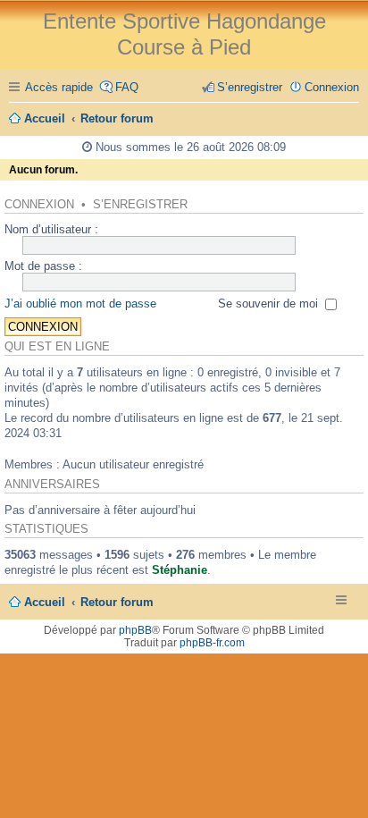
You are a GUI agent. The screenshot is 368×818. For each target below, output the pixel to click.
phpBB (135, 630)
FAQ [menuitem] (126, 87)
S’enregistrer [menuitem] (249, 87)
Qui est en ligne (57, 347)
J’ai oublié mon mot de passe (80, 303)
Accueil (44, 602)
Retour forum (117, 602)
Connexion (39, 204)
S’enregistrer (140, 204)
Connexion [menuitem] (332, 87)
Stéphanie (179, 570)
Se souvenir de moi (270, 303)
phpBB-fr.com (212, 643)
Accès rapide (59, 87)
